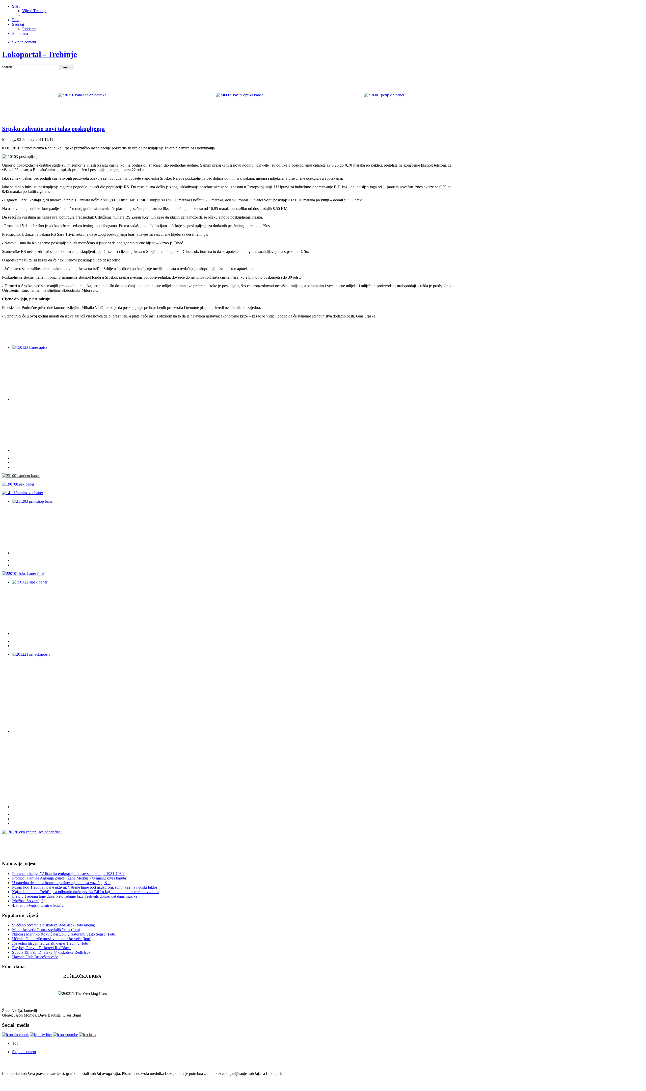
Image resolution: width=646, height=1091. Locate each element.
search (7, 67)
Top (15, 1043)
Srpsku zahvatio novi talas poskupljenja (53, 128)
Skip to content (24, 42)
